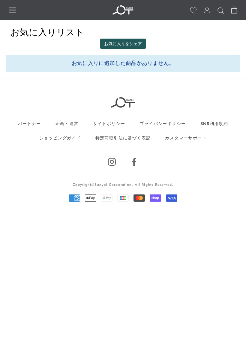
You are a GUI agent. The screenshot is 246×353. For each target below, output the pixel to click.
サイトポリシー (109, 124)
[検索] (221, 10)
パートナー (29, 124)
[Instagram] (112, 162)
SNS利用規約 (214, 124)
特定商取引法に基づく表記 (123, 138)
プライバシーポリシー (163, 124)
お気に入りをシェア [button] (123, 43)
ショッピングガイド (60, 138)
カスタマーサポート (186, 138)
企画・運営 (67, 124)
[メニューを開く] (12, 10)
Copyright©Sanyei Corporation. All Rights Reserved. (123, 184)
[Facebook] (134, 162)
